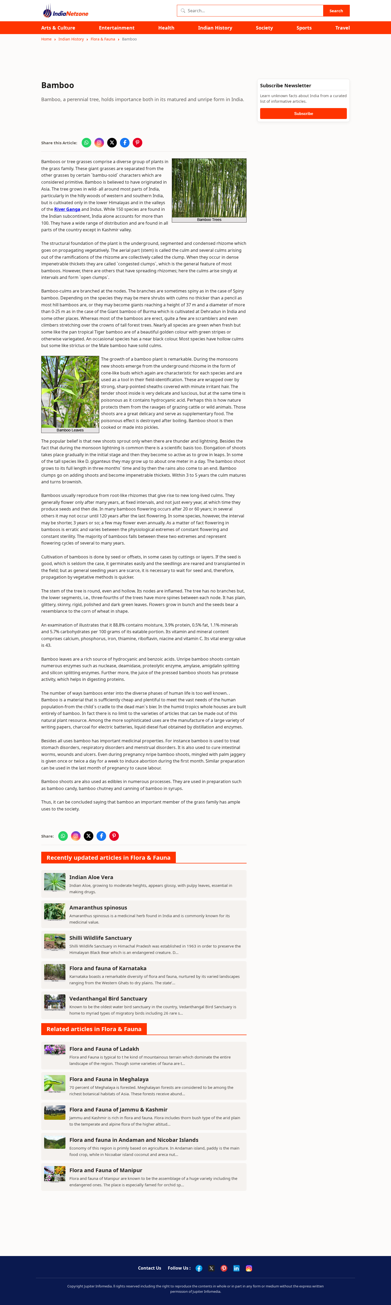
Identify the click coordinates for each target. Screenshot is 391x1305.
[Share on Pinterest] (137, 142)
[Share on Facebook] (125, 142)
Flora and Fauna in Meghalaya (109, 1079)
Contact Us (149, 1268)
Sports (304, 28)
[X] (211, 1268)
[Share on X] (112, 142)
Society (264, 28)
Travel (342, 28)
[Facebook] (199, 1268)
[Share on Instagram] (99, 142)
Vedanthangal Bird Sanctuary (108, 998)
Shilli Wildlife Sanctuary (100, 937)
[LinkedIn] (236, 1268)
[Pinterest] (224, 1268)
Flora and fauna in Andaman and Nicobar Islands (133, 1139)
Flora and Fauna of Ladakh (104, 1048)
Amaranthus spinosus (98, 907)
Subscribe (303, 113)
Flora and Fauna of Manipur (105, 1170)
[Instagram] (249, 1268)
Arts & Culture (58, 28)
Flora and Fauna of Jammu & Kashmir (118, 1109)
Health (166, 28)
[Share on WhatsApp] (86, 142)
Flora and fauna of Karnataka (108, 968)
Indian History (215, 28)
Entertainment (117, 28)
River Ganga (67, 209)
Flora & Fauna (103, 39)
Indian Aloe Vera (91, 877)
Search (336, 10)
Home (46, 39)
